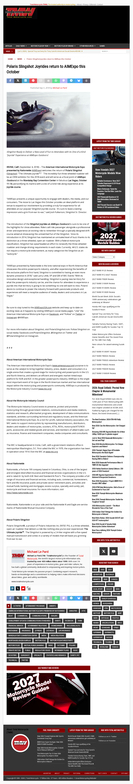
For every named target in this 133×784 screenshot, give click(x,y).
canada (114, 579)
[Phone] (29, 588)
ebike (118, 589)
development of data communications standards (29, 621)
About (79, 4)
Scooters (12, 655)
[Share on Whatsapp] (56, 80)
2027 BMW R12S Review (102, 270)
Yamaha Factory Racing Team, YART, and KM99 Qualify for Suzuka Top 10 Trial (108, 327)
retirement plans (62, 650)
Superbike (97, 632)
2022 (95, 570)
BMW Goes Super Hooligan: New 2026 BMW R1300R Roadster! (50, 743)
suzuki (109, 637)
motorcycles (14, 645)
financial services (16, 626)
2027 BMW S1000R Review (103, 283)
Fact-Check (102, 773)
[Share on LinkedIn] (25, 80)
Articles (8, 46)
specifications (108, 623)
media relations (57, 635)
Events (57, 621)
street (116, 627)
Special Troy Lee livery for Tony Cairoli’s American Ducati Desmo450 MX (107, 317)
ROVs (75, 650)
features (116, 594)
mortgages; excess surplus (20, 640)
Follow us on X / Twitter (108, 736)
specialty (38, 655)
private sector (15, 650)
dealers (54, 616)
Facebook (69, 621)
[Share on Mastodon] (64, 80)
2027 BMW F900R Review (103, 279)
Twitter (25, 660)
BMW (105, 579)
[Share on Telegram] (71, 80)
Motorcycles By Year (39, 46)
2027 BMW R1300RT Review (104, 351)
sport (95, 627)
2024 (110, 570)
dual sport (98, 589)
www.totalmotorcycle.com (23, 581)
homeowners (56, 626)
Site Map (124, 773)
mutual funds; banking (34, 645)
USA (94, 647)
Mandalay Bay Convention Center (23, 635)
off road (105, 618)
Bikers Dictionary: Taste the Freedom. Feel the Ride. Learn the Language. (109, 191)
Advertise (47, 773)
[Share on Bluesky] (79, 80)
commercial (22, 616)
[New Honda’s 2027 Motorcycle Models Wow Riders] (108, 163)
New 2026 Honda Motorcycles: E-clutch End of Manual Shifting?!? (50, 749)
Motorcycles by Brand (64, 46)
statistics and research (56, 655)
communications (39, 616)
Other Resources (87, 46)
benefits (96, 579)
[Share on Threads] (86, 80)
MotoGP (96, 613)
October (61, 645)
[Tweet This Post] (18, 80)
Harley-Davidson (109, 599)
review (96, 623)
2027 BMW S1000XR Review (104, 373)
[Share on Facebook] (10, 80)
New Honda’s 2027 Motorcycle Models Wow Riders (108, 173)
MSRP (120, 613)
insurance (26, 630)
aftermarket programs (35, 606)
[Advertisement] (83, 25)
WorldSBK (104, 647)
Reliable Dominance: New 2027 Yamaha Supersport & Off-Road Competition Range (108, 183)
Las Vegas (50, 630)
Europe (106, 594)
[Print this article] (48, 80)
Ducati (109, 589)
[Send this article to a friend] (41, 80)
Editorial (93, 4)
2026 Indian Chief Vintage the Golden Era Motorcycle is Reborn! (50, 760)
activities (17, 606)
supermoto (109, 632)
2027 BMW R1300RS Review (104, 288)
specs (120, 623)
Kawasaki (97, 608)
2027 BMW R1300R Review (103, 292)
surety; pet (75, 655)
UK (117, 642)
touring (108, 642)
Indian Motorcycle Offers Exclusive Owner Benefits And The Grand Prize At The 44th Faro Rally (107, 337)
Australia (110, 574)
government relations (37, 626)
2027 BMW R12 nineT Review (104, 274)
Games (102, 46)
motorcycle (40, 640)
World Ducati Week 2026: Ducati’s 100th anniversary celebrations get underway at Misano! (106, 299)
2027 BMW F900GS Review (103, 364)
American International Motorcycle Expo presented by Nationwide (37, 611)
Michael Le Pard (60, 88)
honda (96, 603)
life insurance (64, 630)
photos (115, 618)
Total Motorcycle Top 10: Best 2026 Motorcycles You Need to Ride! (49, 755)
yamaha (115, 647)
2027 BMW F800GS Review (103, 356)
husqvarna (107, 603)
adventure (97, 574)
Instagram (13, 630)
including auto (73, 626)
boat (11, 616)
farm (80, 621)
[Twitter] (18, 588)
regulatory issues (42, 650)
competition (98, 584)
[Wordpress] (12, 588)
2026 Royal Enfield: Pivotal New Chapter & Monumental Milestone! (108, 391)
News (50, 645)
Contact (100, 4)
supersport (98, 637)
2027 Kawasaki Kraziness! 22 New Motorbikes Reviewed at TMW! (108, 199)
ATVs (83, 611)
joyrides (38, 630)
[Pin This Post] (33, 80)
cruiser (110, 584)
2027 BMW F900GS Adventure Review (108, 360)
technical (13, 660)
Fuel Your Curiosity (109, 381)
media (44, 635)
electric (96, 594)
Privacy (85, 4)
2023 (102, 570)
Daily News (20, 46)
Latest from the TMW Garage (109, 141)
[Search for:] (113, 51)
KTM (106, 608)
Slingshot (25, 655)
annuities (73, 611)
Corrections (89, 773)
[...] (118, 413)
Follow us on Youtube (107, 740)
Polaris (72, 645)
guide (95, 599)
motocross (116, 608)
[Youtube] (23, 588)
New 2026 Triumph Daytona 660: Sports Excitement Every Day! (50, 737)
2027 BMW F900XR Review (103, 369)
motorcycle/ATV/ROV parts (61, 640)
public (28, 650)
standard (106, 627)
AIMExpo (52, 606)
